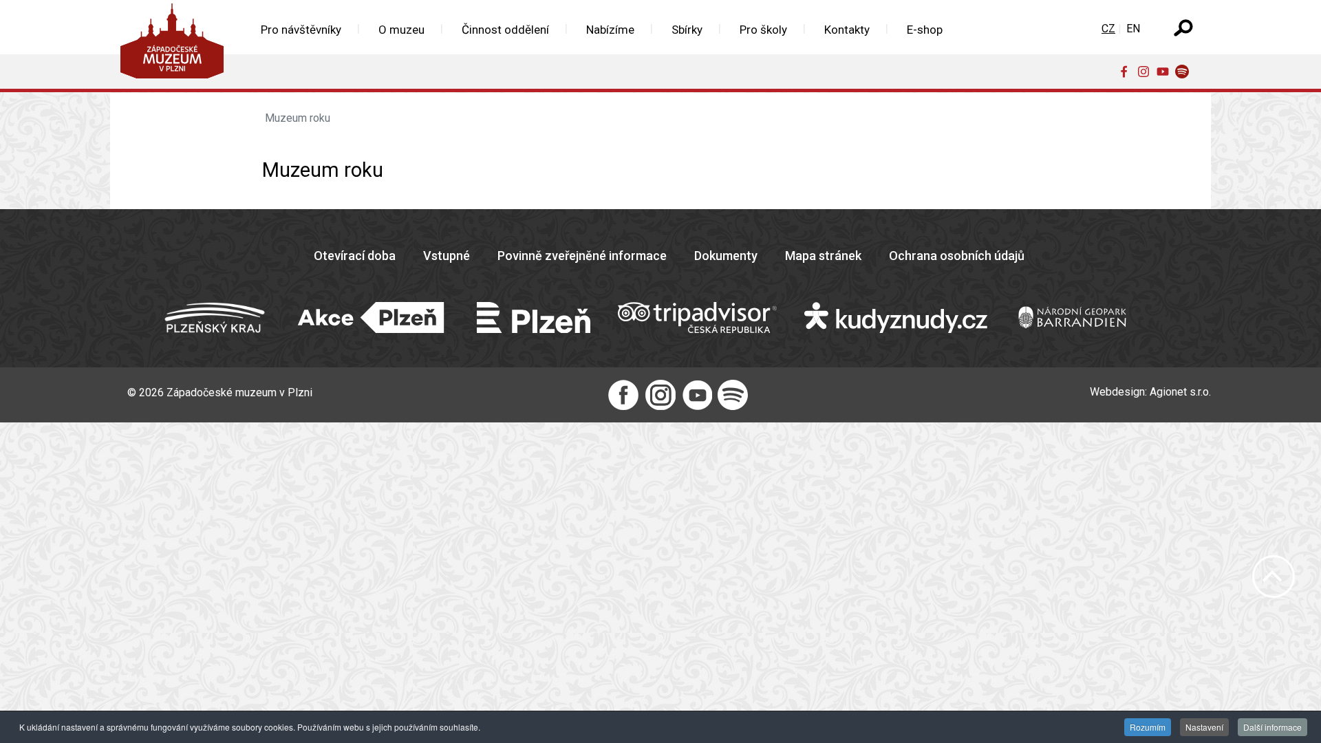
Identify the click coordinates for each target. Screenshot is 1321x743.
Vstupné (446, 255)
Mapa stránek (823, 255)
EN (1133, 28)
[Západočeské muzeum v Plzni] (176, 44)
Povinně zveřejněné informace (582, 255)
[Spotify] (1184, 71)
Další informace (1272, 727)
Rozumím (1148, 727)
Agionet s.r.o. (1180, 391)
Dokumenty (726, 255)
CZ (1108, 28)
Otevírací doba (355, 255)
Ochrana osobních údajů (956, 255)
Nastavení (1204, 727)
